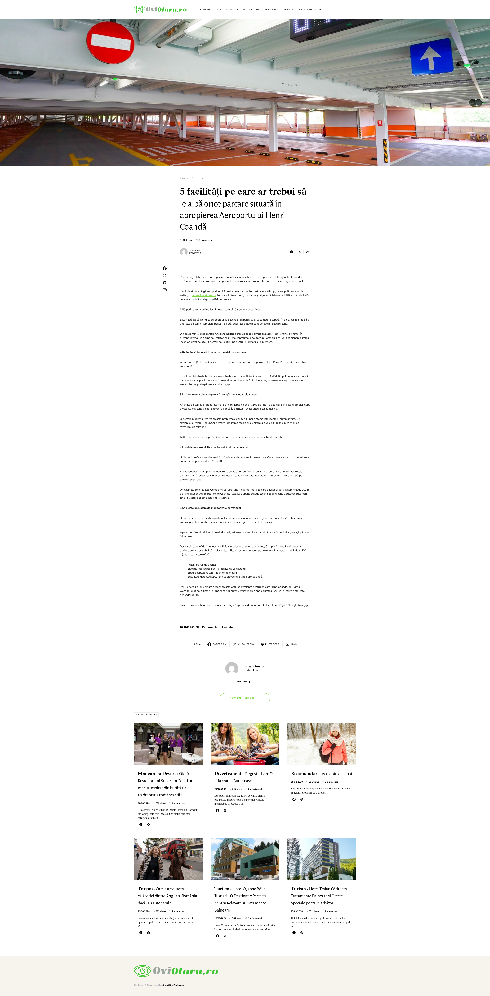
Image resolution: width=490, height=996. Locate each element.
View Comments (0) (242, 698)
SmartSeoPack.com (173, 985)
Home (184, 178)
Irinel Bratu (194, 250)
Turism (201, 178)
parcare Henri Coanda (203, 295)
